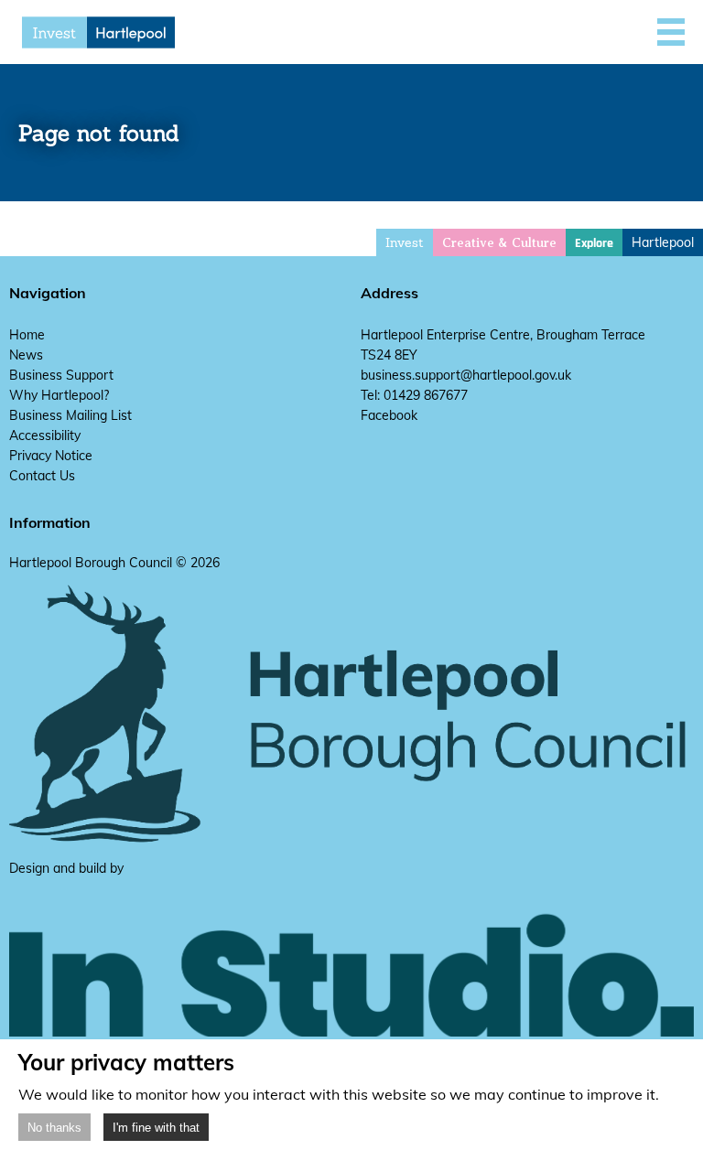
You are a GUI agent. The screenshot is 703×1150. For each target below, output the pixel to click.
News (26, 355)
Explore (594, 243)
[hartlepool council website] (351, 839)
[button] (671, 32)
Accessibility (45, 435)
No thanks (54, 1127)
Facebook (389, 415)
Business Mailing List (70, 415)
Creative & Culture (499, 243)
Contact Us (42, 476)
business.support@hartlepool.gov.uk (466, 375)
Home (27, 335)
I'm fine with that (156, 1127)
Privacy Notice (50, 455)
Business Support (61, 375)
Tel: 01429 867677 (414, 395)
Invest (404, 242)
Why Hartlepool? (59, 395)
